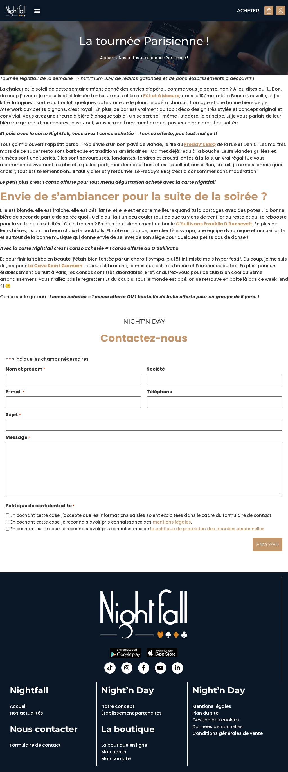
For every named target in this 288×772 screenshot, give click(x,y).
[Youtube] (160, 668)
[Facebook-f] (143, 668)
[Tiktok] (110, 668)
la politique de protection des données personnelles (207, 529)
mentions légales (172, 522)
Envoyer (267, 544)
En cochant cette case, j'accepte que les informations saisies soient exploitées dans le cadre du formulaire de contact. (141, 515)
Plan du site (205, 713)
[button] (37, 10)
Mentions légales (211, 706)
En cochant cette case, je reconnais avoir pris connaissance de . (137, 529)
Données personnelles (217, 726)
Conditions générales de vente (227, 733)
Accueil (107, 57)
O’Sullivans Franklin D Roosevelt (214, 224)
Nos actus (129, 57)
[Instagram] (126, 668)
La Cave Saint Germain (55, 265)
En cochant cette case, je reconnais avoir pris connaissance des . (101, 522)
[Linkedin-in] (177, 668)
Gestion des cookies (215, 720)
